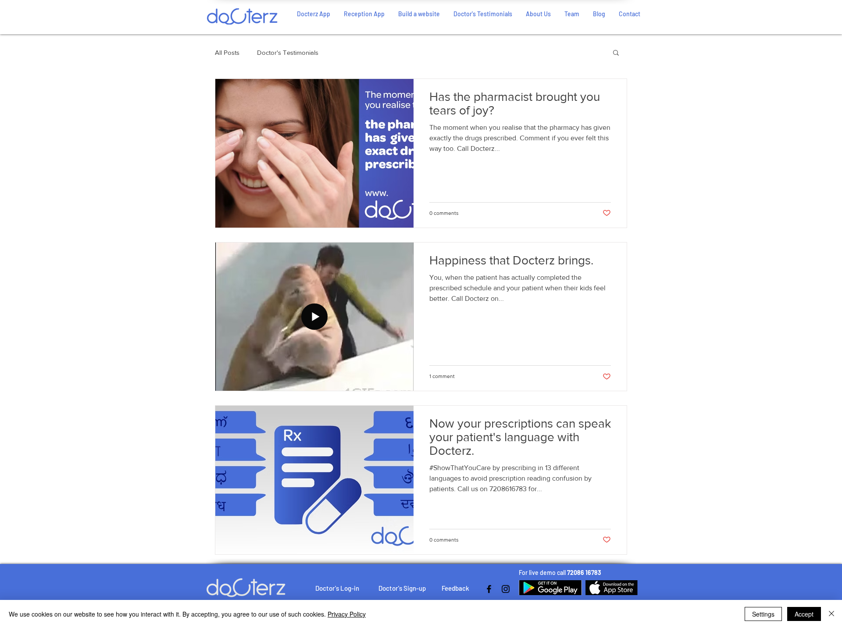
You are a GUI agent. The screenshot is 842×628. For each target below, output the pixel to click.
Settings (763, 614)
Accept (804, 614)
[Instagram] (505, 589)
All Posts (227, 52)
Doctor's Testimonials (287, 52)
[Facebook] (489, 589)
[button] (616, 53)
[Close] (831, 614)
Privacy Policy (347, 614)
